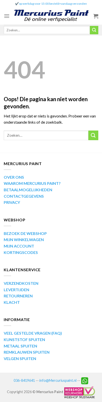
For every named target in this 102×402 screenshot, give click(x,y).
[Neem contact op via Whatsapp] (84, 380)
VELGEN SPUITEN (20, 358)
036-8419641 (24, 380)
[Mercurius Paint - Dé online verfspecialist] (51, 16)
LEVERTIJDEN (16, 289)
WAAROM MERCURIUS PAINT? (32, 183)
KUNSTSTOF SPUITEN (24, 339)
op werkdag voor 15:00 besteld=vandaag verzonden (53, 3)
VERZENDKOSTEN (21, 283)
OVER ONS (14, 177)
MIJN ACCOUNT (19, 246)
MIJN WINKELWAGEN (24, 239)
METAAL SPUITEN (20, 346)
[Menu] (7, 16)
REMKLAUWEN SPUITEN (27, 352)
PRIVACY (12, 202)
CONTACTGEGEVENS (24, 196)
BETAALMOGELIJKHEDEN (28, 189)
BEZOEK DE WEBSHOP (25, 233)
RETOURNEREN (18, 295)
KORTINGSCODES (21, 252)
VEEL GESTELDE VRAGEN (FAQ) (33, 333)
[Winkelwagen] (95, 16)
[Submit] (94, 30)
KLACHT (12, 302)
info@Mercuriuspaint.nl (57, 380)
